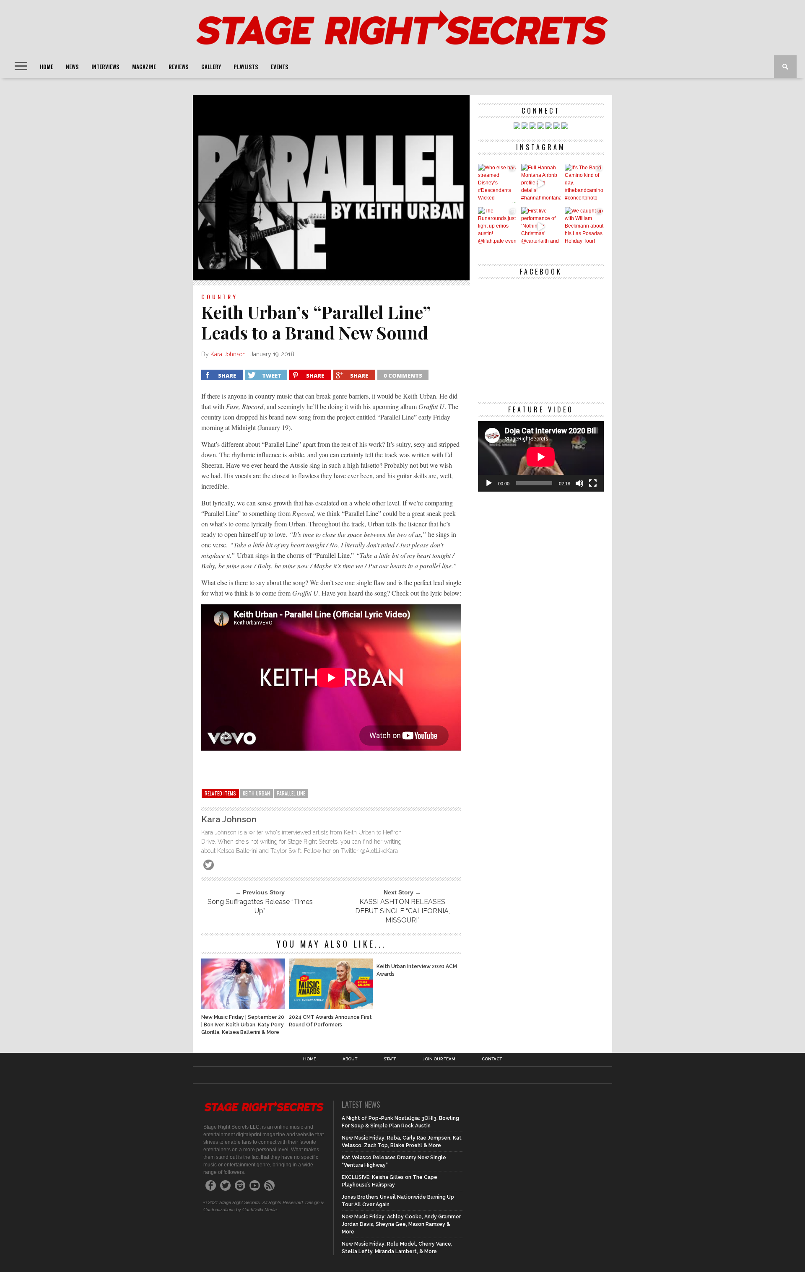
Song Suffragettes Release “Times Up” (260, 906)
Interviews (105, 66)
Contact (492, 1059)
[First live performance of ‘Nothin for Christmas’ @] (540, 226)
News (72, 66)
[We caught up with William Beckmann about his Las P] (584, 226)
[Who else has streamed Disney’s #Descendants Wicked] (497, 183)
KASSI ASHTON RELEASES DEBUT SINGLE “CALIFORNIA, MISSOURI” (402, 911)
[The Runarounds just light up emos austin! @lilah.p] (497, 226)
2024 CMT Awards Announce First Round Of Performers (330, 1021)
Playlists (246, 66)
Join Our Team (439, 1059)
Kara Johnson (228, 354)
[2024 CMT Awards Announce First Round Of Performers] (331, 1006)
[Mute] (579, 483)
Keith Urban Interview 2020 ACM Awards (417, 970)
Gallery (211, 66)
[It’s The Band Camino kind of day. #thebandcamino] (584, 183)
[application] (541, 456)
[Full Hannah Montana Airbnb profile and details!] (540, 183)
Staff (390, 1059)
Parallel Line (291, 793)
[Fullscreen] (593, 483)
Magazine (144, 66)
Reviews (179, 66)
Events (279, 66)
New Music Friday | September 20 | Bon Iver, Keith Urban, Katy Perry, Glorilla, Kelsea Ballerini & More (243, 1024)
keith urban (256, 793)
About (350, 1059)
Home (46, 66)
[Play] (489, 483)
